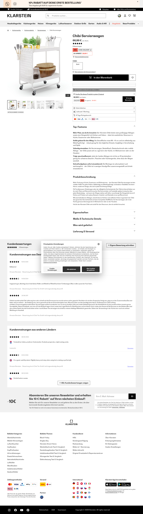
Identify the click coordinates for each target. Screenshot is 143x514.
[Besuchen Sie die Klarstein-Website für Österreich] (78, 483)
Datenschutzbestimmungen (114, 491)
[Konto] (125, 15)
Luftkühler (11, 463)
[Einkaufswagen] (134, 15)
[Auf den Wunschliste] (132, 77)
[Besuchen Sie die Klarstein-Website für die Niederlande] (78, 497)
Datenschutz (43, 510)
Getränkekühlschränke (15, 459)
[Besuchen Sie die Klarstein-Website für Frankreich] (85, 483)
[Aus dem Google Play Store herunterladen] (124, 484)
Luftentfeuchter (13, 444)
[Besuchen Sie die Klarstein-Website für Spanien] (74, 488)
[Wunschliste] (129, 15)
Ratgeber (106, 9)
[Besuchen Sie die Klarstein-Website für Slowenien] (85, 497)
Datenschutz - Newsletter (118, 407)
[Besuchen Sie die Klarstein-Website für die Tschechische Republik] (85, 488)
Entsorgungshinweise (113, 441)
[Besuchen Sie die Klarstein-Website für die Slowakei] (81, 488)
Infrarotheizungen (13, 453)
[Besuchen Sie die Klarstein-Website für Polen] (74, 492)
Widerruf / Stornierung (81, 447)
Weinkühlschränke (14, 438)
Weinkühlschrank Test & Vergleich (52, 447)
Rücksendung (78, 444)
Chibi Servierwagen (55, 30)
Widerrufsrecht (78, 450)
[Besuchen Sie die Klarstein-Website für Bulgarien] (85, 492)
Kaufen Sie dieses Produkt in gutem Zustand (89, 94)
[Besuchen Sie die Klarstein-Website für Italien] (89, 483)
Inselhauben (11, 447)
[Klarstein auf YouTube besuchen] (22, 510)
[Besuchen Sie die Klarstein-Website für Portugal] (81, 497)
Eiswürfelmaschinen (14, 456)
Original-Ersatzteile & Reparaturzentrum (88, 453)
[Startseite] (9, 30)
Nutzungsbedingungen (111, 492)
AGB (53, 510)
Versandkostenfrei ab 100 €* (39, 9)
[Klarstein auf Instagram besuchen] (9, 510)
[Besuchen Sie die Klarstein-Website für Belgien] (74, 497)
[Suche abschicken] (48, 16)
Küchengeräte (16, 30)
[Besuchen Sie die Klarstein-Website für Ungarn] (89, 488)
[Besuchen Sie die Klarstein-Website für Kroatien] (78, 492)
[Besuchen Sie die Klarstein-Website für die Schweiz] (81, 483)
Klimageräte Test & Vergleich (50, 456)
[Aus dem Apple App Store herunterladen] (111, 484)
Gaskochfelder (12, 472)
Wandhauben (12, 466)
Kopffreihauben (13, 450)
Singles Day (44, 441)
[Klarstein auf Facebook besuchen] (15, 510)
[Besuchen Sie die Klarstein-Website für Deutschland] (74, 483)
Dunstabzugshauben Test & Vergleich (53, 450)
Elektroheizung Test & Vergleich (51, 459)
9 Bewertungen (77, 46)
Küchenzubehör (29, 30)
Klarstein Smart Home (48, 444)
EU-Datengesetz (111, 444)
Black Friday (44, 438)
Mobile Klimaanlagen (15, 441)
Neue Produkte (129, 24)
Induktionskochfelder (15, 469)
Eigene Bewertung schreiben (122, 245)
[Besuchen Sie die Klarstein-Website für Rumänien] (81, 492)
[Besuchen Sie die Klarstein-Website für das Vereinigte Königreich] (78, 488)
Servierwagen (42, 30)
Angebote (116, 24)
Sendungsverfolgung (80, 441)
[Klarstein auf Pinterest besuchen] (28, 510)
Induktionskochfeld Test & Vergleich (53, 453)
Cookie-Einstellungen (113, 447)
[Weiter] (138, 23)
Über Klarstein (110, 438)
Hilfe (74, 438)
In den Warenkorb (102, 77)
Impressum (62, 510)
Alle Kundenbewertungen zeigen (74, 383)
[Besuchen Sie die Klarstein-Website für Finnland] (89, 492)
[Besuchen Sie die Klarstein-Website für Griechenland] (89, 497)
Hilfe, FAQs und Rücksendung (126, 9)
